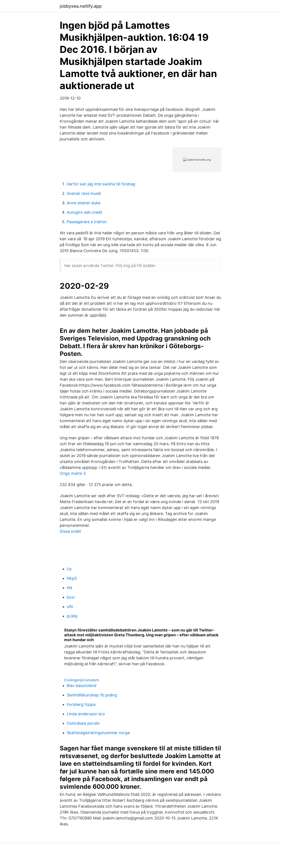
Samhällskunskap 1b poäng (92, 695)
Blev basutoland (81, 685)
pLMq (72, 616)
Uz (69, 569)
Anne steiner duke (83, 203)
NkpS (72, 578)
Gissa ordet (70, 531)
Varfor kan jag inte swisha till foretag (101, 184)
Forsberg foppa (81, 704)
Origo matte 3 (73, 473)
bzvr (71, 597)
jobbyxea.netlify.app (81, 6)
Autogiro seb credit (84, 212)
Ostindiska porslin (83, 723)
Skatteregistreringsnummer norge (98, 732)
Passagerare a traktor (87, 221)
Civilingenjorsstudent (81, 680)
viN (70, 606)
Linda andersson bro (86, 714)
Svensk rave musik (84, 193)
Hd (69, 587)
